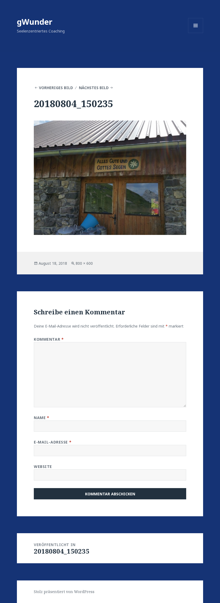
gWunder (34, 21)
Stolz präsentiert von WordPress (64, 591)
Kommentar (49, 339)
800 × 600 (84, 263)
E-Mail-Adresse (52, 442)
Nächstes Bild (94, 87)
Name (41, 417)
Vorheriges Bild (56, 87)
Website (43, 466)
